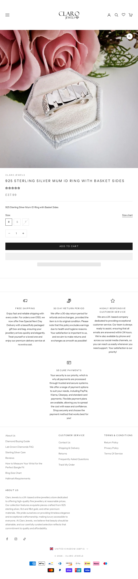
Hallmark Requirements (17, 478)
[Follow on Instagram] (16, 539)
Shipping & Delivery (69, 448)
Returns (63, 453)
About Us (10, 435)
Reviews (9, 457)
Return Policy (111, 442)
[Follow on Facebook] (7, 539)
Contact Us (64, 442)
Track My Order (67, 464)
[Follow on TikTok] (24, 539)
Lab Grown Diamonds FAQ (19, 446)
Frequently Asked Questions (74, 459)
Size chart (127, 215)
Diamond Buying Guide (17, 441)
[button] (12, 188)
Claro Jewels (15, 175)
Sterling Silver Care (15, 452)
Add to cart (69, 246)
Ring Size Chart (13, 472)
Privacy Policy (111, 448)
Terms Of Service (113, 453)
